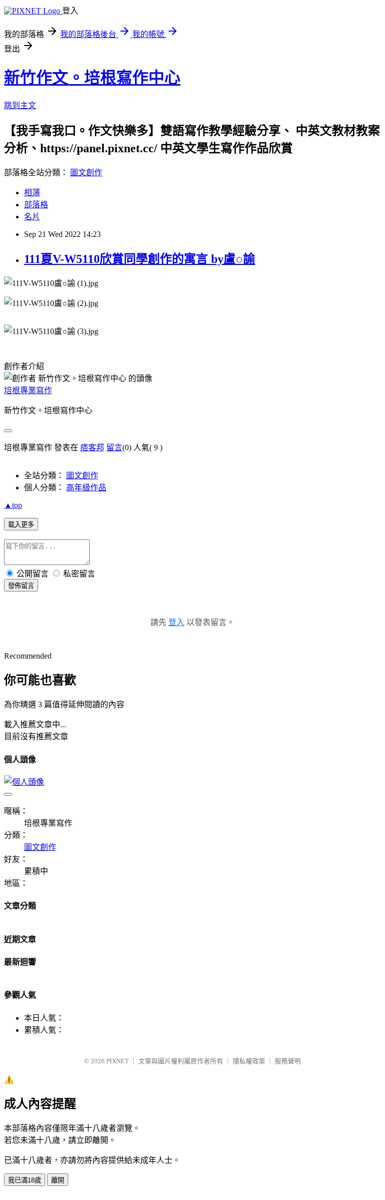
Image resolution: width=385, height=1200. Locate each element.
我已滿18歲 (24, 1180)
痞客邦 (92, 447)
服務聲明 (288, 1061)
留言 (114, 447)
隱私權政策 (249, 1061)
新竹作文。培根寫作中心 (92, 78)
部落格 (36, 204)
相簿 (32, 192)
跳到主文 (20, 105)
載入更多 (21, 524)
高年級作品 (86, 487)
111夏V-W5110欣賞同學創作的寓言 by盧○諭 (139, 258)
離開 (57, 1180)
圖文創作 (86, 172)
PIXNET (117, 1061)
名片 (32, 216)
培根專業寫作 (28, 390)
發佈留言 (21, 585)
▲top (13, 505)
